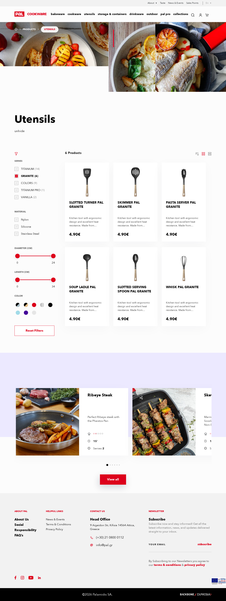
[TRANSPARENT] (34, 312)
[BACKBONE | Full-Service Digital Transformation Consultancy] (187, 594)
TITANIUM (30, 169)
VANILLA (28, 197)
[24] (53, 256)
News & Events (175, 3)
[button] (30, 14)
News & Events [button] (55, 519)
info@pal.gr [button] (104, 545)
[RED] (34, 305)
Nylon (25, 220)
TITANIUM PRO (32, 190)
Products (29, 29)
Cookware (74, 14)
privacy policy (194, 565)
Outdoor (152, 14)
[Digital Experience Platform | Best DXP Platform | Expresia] (204, 594)
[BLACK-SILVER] (17, 305)
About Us (21, 519)
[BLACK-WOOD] (26, 305)
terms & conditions (167, 565)
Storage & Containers (112, 14)
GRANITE (29, 176)
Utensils (89, 14)
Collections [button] (180, 14)
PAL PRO (165, 14)
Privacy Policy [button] (54, 529)
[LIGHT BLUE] (17, 312)
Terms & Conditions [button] (58, 524)
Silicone (26, 227)
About (152, 3)
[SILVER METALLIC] (42, 305)
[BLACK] (50, 305)
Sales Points (192, 3)
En (209, 3)
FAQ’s (18, 535)
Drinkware (136, 14)
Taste (162, 3)
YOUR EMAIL (157, 544)
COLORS (28, 183)
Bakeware (58, 14)
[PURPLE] (26, 312)
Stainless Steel (30, 234)
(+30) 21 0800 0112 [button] (110, 537)
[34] (53, 279)
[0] (17, 256)
